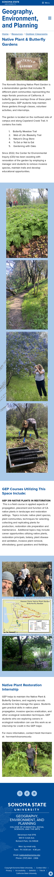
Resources (17, 34)
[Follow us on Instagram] (20, 793)
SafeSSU (32, 870)
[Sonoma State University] (10, 3)
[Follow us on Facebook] (27, 793)
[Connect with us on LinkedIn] (34, 793)
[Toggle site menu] (49, 18)
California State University (26, 873)
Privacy (9, 870)
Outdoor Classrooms (36, 34)
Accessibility (20, 870)
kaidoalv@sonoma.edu (29, 855)
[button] (50, 873)
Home (5, 34)
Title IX (42, 870)
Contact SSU (41, 867)
